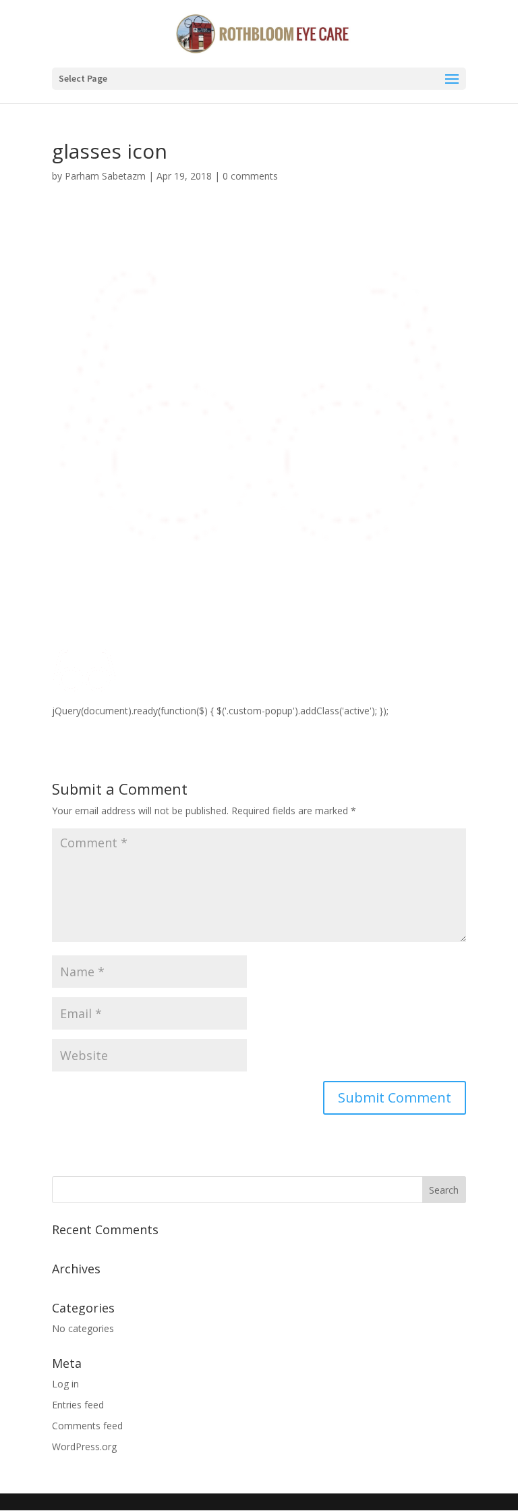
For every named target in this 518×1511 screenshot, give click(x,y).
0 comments (250, 175)
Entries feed (78, 1404)
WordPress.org (84, 1446)
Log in (65, 1383)
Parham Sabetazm (105, 175)
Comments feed (87, 1425)
